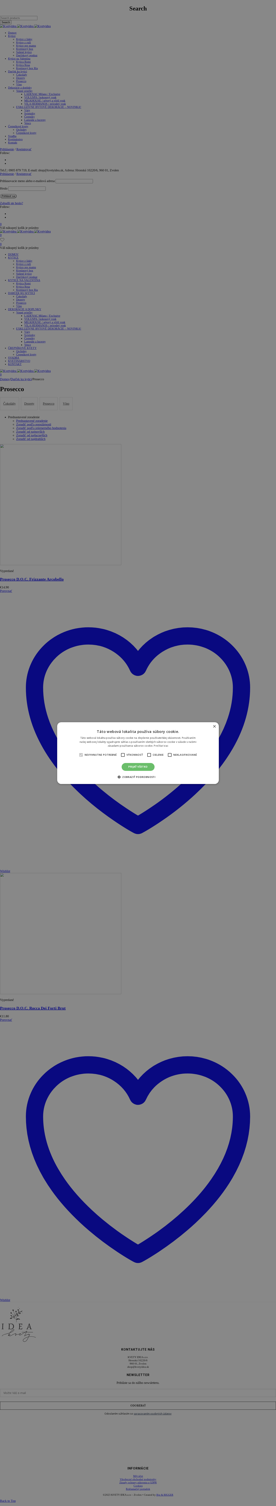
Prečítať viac (161, 745)
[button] (81, 755)
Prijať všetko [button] (137, 766)
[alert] (138, 753)
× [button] (214, 726)
